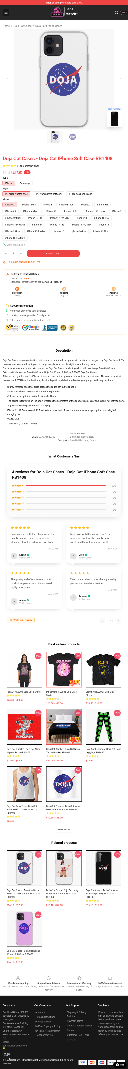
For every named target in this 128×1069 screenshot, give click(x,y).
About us (40, 1012)
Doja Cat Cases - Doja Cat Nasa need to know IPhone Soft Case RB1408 (23, 893)
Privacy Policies (43, 1021)
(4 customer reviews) (28, 166)
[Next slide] (120, 79)
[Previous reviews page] (102, 621)
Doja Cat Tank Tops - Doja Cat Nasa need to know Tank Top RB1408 (22, 809)
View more (64, 829)
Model (6, 199)
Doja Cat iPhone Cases (48, 26)
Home (6, 26)
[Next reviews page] (118, 621)
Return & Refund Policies (79, 1025)
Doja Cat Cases (23, 26)
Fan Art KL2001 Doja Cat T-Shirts (23, 691)
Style (5, 188)
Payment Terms (75, 1021)
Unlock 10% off (7, 1054)
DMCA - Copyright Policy (47, 1026)
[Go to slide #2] (73, 137)
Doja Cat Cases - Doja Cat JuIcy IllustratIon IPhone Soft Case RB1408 (62, 893)
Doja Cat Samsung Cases (83, 440)
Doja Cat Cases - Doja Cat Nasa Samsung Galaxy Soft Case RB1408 (102, 893)
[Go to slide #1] (55, 137)
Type (5, 178)
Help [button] (122, 1065)
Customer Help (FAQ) (78, 1035)
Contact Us (72, 1030)
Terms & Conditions (45, 1017)
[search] (117, 13)
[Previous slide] (7, 79)
